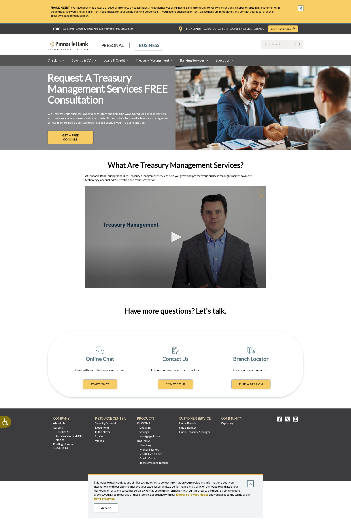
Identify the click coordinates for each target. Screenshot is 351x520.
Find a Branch (193, 28)
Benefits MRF (64, 432)
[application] (175, 237)
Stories (99, 436)
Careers (223, 28)
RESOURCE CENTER (110, 418)
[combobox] (277, 44)
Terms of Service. (104, 498)
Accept (106, 508)
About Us (210, 28)
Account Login (281, 29)
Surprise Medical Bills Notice (69, 437)
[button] (175, 237)
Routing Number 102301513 (63, 445)
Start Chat (100, 384)
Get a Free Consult (70, 137)
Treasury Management (153, 462)
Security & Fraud (105, 423)
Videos (99, 440)
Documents (102, 427)
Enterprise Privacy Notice (192, 494)
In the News (102, 432)
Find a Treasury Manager (194, 432)
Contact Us (175, 384)
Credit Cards (147, 458)
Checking (145, 427)
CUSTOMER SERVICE (195, 418)
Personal (112, 45)
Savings (144, 432)
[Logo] (261, 193)
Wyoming (227, 423)
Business (149, 45)
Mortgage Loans (149, 436)
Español (259, 28)
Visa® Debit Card (150, 454)
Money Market (149, 449)
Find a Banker (187, 427)
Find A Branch (251, 384)
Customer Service (241, 28)
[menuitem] (113, 45)
